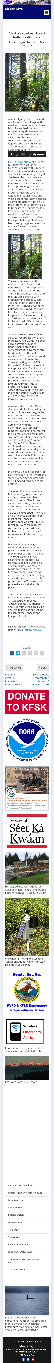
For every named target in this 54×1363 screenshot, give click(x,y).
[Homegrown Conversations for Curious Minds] (27, 883)
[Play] (12, 154)
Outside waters (16, 1214)
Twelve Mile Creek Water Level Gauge (23, 1260)
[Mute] (34, 154)
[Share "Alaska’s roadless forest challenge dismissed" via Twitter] (18, 653)
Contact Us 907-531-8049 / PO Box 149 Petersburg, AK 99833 (26, 1350)
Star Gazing (14, 1237)
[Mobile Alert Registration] (25, 1045)
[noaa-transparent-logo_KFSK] (27, 761)
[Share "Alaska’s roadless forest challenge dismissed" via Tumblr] (30, 653)
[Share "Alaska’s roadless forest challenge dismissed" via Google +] (24, 653)
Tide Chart (13, 1229)
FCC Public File (27, 1355)
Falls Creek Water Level (20, 1251)
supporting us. (33, 629)
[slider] (40, 154)
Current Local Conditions (21, 1185)
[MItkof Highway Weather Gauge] (27, 955)
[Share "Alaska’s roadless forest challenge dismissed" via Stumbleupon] (42, 653)
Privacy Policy (26, 1346)
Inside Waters (15, 1207)
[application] (27, 154)
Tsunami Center (16, 1269)
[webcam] (27, 1079)
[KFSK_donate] (27, 713)
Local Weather (15, 1200)
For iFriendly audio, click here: (26, 162)
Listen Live (14, 9)
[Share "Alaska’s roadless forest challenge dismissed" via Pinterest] (36, 653)
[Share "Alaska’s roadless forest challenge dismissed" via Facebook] (12, 653)
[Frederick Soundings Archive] (27, 1314)
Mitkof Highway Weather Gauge (25, 1192)
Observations (15, 1222)
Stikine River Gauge (18, 1244)
